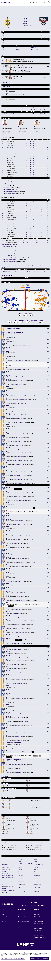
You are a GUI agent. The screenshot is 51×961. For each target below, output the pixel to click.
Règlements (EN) (22, 916)
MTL (43, 27)
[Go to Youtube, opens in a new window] (42, 905)
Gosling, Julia (10, 176)
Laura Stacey (16, 67)
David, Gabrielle (11, 209)
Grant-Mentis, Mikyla (12, 217)
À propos (4, 912)
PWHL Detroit (37, 914)
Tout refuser (45, 958)
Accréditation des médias (23, 921)
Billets (3, 914)
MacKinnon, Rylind (11, 170)
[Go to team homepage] (5, 2)
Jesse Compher (17, 59)
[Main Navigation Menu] (48, 2)
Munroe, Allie (10, 147)
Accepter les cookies (35, 958)
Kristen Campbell (6, 108)
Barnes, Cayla (10, 203)
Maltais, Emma (10, 164)
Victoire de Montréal (7, 198)
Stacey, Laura (10, 207)
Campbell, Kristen (11, 181)
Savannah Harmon (26, 61)
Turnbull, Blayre (11, 168)
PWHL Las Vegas (37, 919)
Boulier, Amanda (11, 234)
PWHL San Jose (37, 930)
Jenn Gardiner (17, 66)
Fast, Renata (10, 149)
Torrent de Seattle (38, 932)
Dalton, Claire (10, 230)
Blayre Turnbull (16, 61)
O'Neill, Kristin (10, 232)
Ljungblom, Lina (10, 225)
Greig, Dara (10, 215)
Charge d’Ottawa (38, 928)
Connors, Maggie (11, 157)
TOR (7, 27)
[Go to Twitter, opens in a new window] (30, 905)
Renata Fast (12, 99)
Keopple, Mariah (11, 202)
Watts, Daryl (10, 145)
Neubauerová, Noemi (12, 172)
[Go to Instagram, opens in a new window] (26, 905)
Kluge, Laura (10, 162)
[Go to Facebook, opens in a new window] (22, 905)
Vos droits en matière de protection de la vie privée (13, 958)
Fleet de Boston (37, 912)
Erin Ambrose (12, 94)
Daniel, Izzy (9, 143)
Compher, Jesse (11, 154)
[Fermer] (49, 952)
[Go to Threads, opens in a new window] (34, 905)
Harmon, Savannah (12, 151)
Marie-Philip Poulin (25, 67)
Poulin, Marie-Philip (12, 228)
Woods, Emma (10, 174)
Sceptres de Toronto (7, 137)
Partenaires (20, 919)
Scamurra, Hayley (11, 153)
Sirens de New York (38, 926)
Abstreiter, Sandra (10, 240)
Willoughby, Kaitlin (11, 166)
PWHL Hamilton (37, 916)
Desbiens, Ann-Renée (11, 242)
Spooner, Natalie (11, 160)
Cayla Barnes (16, 71)
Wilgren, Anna (10, 205)
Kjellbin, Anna (10, 236)
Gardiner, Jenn (10, 213)
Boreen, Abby (10, 223)
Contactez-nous (5, 921)
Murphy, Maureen (11, 219)
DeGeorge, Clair (11, 227)
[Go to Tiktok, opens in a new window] (38, 905)
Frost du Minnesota (38, 921)
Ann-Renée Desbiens (7, 113)
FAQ (19, 914)
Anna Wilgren (24, 71)
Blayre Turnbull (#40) (39, 128)
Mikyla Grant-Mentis (18, 78)
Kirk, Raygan (10, 180)
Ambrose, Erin (10, 221)
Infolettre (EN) (21, 912)
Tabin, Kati (9, 211)
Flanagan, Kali (10, 141)
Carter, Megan (10, 159)
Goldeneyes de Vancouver (40, 937)
